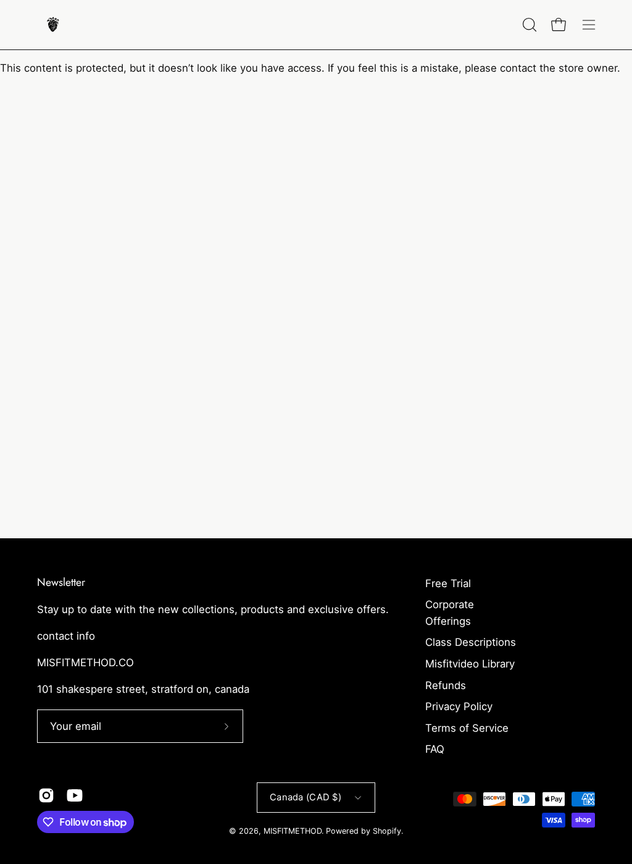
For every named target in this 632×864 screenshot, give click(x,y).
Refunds (445, 685)
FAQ (434, 749)
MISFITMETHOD (293, 831)
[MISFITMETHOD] (52, 24)
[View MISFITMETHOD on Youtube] (74, 795)
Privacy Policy (459, 706)
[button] (528, 24)
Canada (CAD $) (305, 797)
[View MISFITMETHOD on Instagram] (46, 795)
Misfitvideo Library (470, 664)
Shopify (387, 831)
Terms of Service (467, 728)
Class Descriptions (470, 642)
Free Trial (448, 583)
